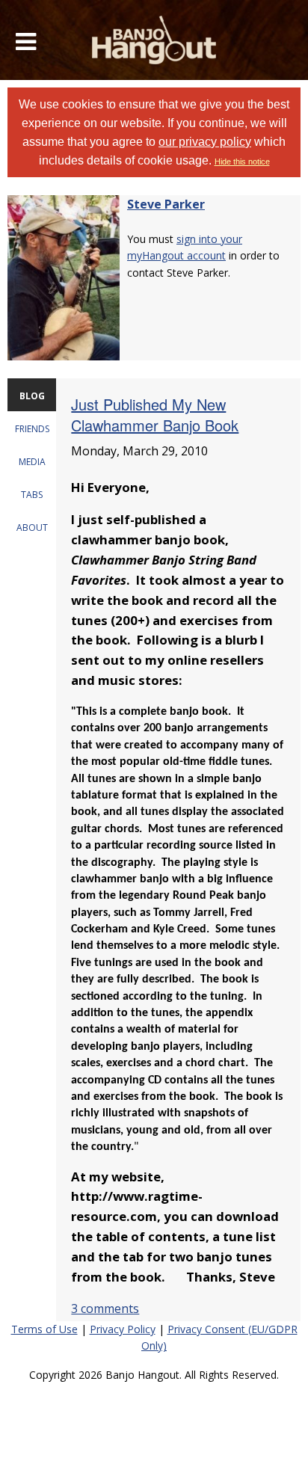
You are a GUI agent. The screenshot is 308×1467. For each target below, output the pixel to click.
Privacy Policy (122, 1329)
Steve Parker (166, 204)
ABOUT (32, 527)
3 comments (105, 1308)
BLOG (32, 396)
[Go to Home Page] (154, 40)
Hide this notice (242, 161)
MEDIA (32, 461)
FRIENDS (32, 428)
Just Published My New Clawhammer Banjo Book (154, 414)
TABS (32, 494)
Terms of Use (44, 1329)
